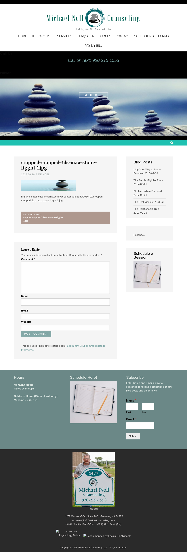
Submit (133, 436)
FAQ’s (83, 36)
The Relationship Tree (146, 208)
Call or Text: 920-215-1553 (93, 60)
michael (44, 174)
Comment (28, 259)
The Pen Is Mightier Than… (149, 180)
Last (144, 412)
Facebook (139, 234)
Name (24, 295)
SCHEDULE (93, 94)
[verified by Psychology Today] (69, 535)
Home (22, 36)
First (128, 412)
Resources (101, 36)
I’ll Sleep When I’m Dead (147, 191)
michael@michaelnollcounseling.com (93, 520)
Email (24, 310)
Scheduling (144, 36)
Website (26, 321)
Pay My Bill (93, 45)
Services (64, 36)
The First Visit (141, 201)
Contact (123, 36)
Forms (163, 36)
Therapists (40, 36)
